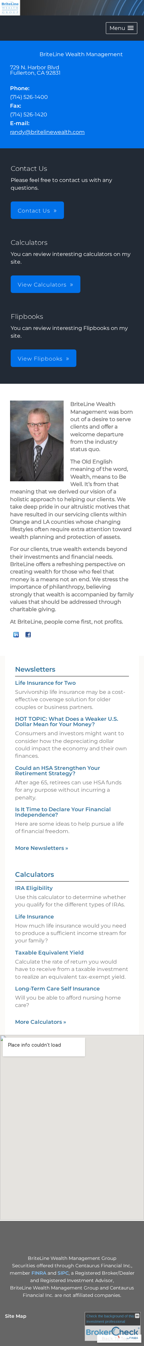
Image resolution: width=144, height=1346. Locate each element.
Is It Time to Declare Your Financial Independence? (63, 812)
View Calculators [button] (42, 285)
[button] (121, 28)
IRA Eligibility (34, 888)
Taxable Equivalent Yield (49, 952)
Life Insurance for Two (45, 683)
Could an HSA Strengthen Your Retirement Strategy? (57, 771)
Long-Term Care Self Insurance (57, 988)
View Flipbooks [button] (40, 359)
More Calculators (40, 1022)
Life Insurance (34, 916)
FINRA (39, 1273)
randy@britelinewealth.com (47, 132)
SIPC (63, 1273)
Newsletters (35, 669)
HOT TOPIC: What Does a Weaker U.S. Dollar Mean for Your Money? (66, 721)
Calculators (34, 874)
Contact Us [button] (34, 211)
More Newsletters (41, 848)
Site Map (15, 1316)
